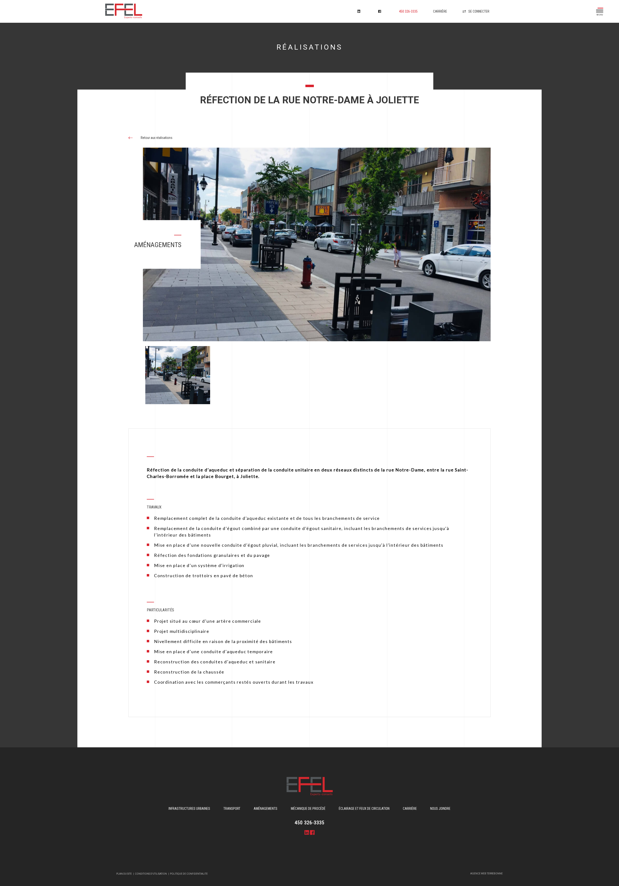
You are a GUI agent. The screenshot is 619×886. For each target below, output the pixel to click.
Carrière (440, 11)
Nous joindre (440, 808)
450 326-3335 (408, 11)
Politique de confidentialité (189, 874)
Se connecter (478, 11)
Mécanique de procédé (308, 808)
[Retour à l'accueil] (143, 11)
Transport (231, 808)
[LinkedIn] (360, 11)
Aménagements (265, 808)
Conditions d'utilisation (151, 874)
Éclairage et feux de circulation (364, 808)
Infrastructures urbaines (189, 808)
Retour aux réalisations (156, 138)
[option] (317, 244)
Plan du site (124, 874)
